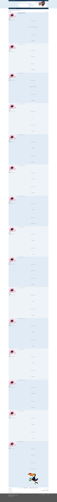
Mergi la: (41, 490)
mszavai (19, 13)
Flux (47, 494)
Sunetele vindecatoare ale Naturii (14, 10)
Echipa (14, 8)
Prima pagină (10, 8)
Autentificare (47, 0)
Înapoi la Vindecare (10, 490)
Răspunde (9, 11)
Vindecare (43, 494)
